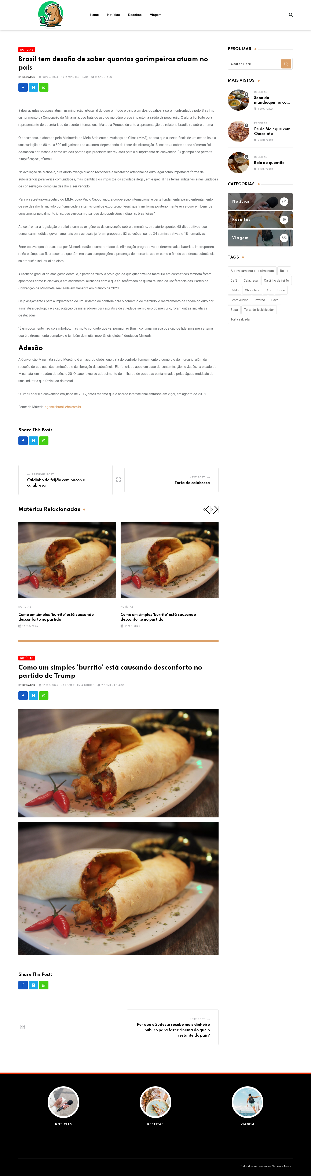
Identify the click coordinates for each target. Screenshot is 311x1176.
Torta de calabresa (192, 483)
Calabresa (251, 280)
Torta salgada (240, 319)
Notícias (113, 15)
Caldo (235, 290)
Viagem (155, 15)
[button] (291, 15)
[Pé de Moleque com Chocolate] (238, 131)
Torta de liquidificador (259, 310)
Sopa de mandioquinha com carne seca (272, 102)
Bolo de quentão (269, 163)
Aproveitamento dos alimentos (252, 271)
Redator (28, 77)
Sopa (234, 310)
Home (94, 15)
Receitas (135, 15)
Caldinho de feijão (276, 280)
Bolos (284, 271)
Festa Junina (239, 300)
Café (234, 280)
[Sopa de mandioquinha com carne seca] (238, 100)
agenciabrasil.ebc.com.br (63, 407)
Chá (268, 290)
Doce (281, 290)
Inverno (260, 300)
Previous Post (43, 474)
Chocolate (252, 290)
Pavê (274, 300)
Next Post (197, 477)
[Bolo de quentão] (238, 162)
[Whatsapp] (43, 87)
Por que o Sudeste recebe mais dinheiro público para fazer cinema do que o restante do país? (173, 1030)
